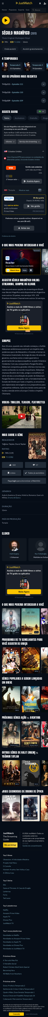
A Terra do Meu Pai (10, 960)
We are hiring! (10, 845)
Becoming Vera (9, 970)
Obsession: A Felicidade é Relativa (16, 859)
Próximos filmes (9, 956)
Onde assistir (10, 49)
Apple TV (6, 917)
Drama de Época (14, 498)
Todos (6, 118)
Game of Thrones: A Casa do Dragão (17, 888)
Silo (4, 885)
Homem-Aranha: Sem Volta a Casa (16, 869)
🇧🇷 (40, 111)
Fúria (5, 895)
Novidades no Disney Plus (13, 945)
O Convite (7, 866)
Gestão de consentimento (32, 846)
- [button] (12, 84)
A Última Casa (8, 873)
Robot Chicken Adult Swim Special (16, 967)
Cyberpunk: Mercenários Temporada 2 (17, 999)
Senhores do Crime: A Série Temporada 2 (18, 989)
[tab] (24, 84)
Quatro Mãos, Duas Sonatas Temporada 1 (18, 992)
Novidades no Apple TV (12, 942)
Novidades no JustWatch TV (13, 948)
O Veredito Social (9, 964)
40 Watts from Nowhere (12, 974)
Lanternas (7, 891)
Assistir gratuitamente (32, 49)
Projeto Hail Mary (10, 863)
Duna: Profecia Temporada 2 (14, 986)
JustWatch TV (8, 923)
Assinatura (19, 118)
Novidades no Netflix (11, 935)
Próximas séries (9, 981)
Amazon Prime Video (11, 913)
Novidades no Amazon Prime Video (16, 938)
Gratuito (33, 118)
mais (24, 270)
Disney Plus (7, 920)
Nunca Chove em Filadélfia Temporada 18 (19, 996)
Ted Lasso (6, 898)
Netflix (5, 910)
